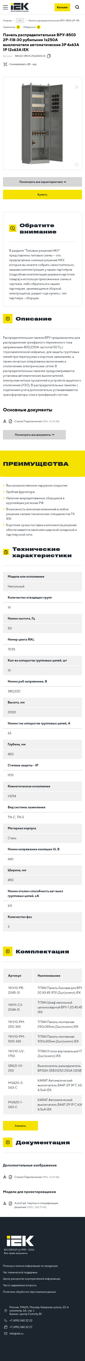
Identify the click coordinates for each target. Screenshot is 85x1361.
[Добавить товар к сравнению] (77, 87)
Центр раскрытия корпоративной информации (31, 1278)
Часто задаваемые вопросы (19, 1285)
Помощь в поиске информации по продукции (30, 1265)
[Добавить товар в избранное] (77, 82)
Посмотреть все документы (33, 434)
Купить (42, 194)
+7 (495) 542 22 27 (20, 1327)
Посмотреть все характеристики (41, 181)
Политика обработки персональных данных (29, 1291)
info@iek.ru (16, 1333)
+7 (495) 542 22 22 (20, 1320)
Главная (7, 20)
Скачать (20, 1125)
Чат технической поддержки (20, 1272)
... (20, 19)
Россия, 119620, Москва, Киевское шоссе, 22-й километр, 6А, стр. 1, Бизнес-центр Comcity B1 (39, 1310)
